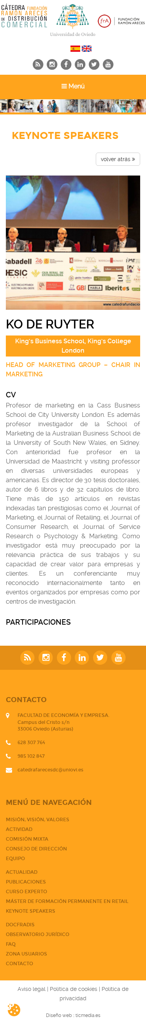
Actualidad (21, 872)
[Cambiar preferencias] (20, 1010)
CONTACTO (19, 963)
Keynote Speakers (30, 911)
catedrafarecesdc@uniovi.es (50, 770)
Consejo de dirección (36, 849)
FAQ (11, 944)
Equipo (15, 858)
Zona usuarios (26, 954)
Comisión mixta (27, 839)
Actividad (19, 829)
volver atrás (116, 159)
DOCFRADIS (20, 924)
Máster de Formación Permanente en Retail (67, 901)
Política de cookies (73, 989)
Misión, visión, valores (37, 819)
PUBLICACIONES (26, 882)
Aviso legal (32, 989)
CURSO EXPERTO (26, 891)
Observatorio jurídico (37, 934)
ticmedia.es (88, 1015)
